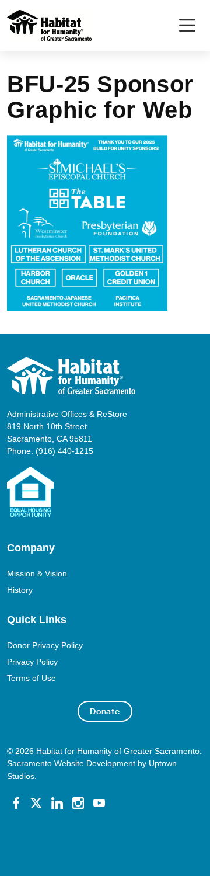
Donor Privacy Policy (45, 645)
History (20, 590)
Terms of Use (31, 678)
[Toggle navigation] (187, 25)
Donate (105, 711)
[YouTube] (99, 802)
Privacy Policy (32, 661)
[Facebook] (16, 802)
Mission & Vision (37, 573)
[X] (36, 802)
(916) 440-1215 (64, 451)
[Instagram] (78, 802)
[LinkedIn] (57, 802)
